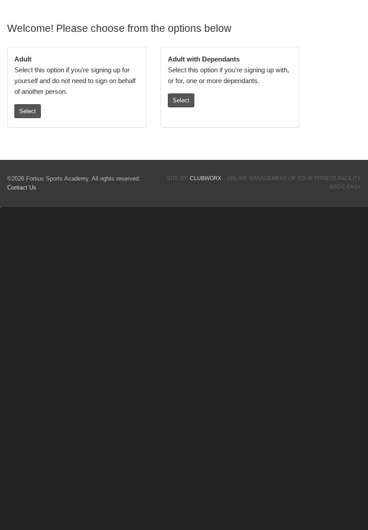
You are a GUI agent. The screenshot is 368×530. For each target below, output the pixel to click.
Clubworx (205, 178)
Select (27, 111)
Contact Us (21, 187)
